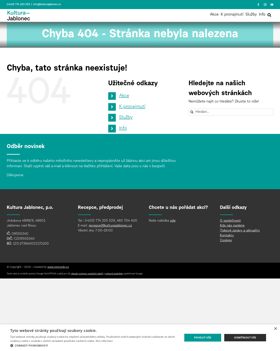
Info (123, 128)
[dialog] (140, 337)
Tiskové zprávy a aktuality (240, 230)
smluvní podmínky (114, 274)
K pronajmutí (132, 107)
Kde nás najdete (232, 225)
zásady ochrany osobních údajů (87, 274)
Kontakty (227, 235)
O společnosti (230, 220)
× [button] (275, 328)
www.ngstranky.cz (58, 267)
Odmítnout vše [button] (245, 337)
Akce (124, 96)
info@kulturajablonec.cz (47, 4)
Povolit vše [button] (202, 337)
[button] (269, 14)
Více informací (104, 341)
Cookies (226, 240)
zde (172, 220)
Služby (126, 117)
